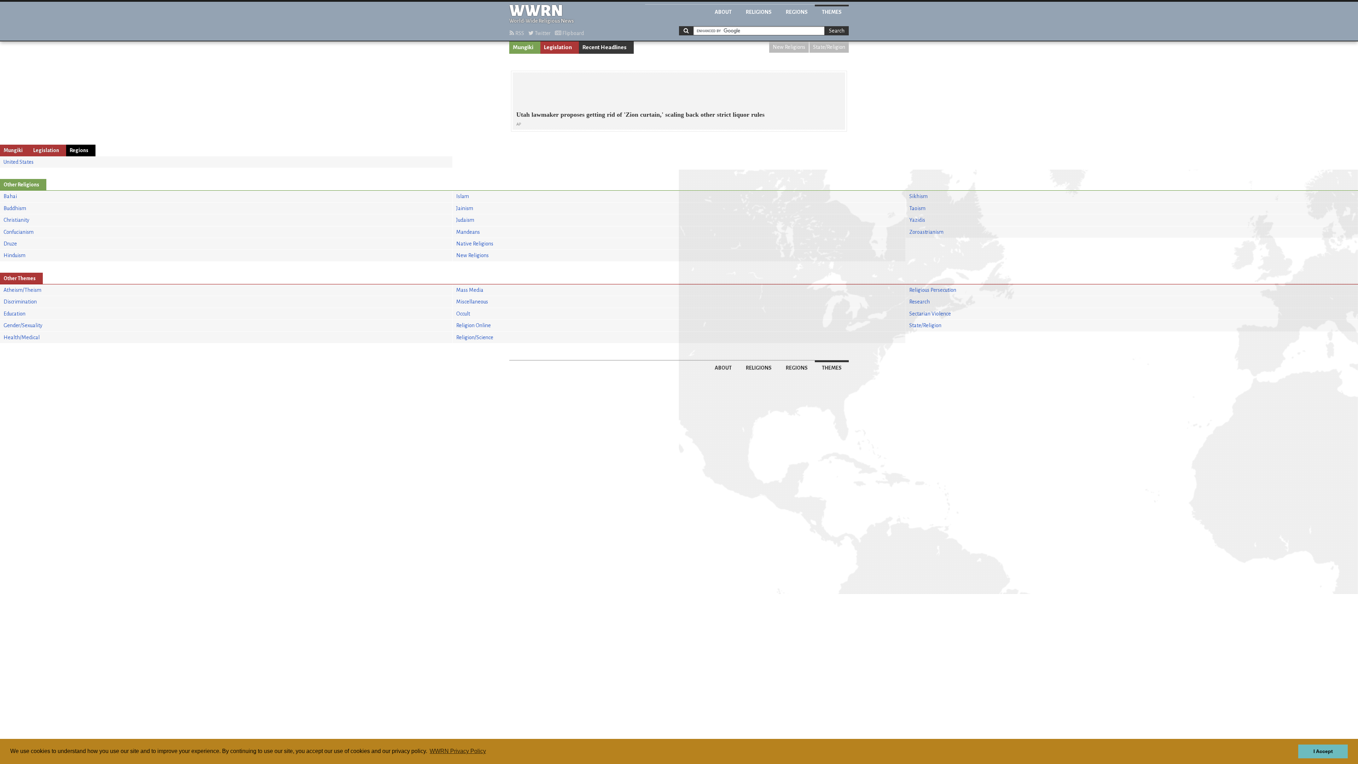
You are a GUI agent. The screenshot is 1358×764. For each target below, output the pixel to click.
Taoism (917, 208)
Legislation (558, 47)
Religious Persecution (932, 290)
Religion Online (473, 325)
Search (837, 31)
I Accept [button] (1323, 751)
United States (19, 162)
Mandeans (468, 232)
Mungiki (523, 47)
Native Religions (474, 244)
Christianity (16, 220)
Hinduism (14, 255)
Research (919, 302)
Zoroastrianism (926, 232)
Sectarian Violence (930, 314)
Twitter (542, 33)
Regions (797, 12)
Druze (10, 244)
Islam (462, 196)
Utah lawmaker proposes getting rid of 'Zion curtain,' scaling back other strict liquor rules (640, 114)
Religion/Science (474, 337)
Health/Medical (22, 337)
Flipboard (572, 33)
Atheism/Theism (22, 290)
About (723, 12)
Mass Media (469, 290)
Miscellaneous (472, 302)
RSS (519, 33)
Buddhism (15, 208)
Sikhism (918, 196)
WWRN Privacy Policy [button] (458, 751)
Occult (463, 314)
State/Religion (829, 47)
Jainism (464, 208)
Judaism (465, 220)
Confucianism (19, 232)
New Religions (789, 47)
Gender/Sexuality (23, 325)
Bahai (10, 196)
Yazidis (917, 220)
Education (14, 314)
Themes (832, 12)
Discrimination (20, 302)
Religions (759, 12)
